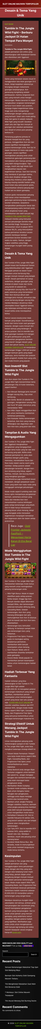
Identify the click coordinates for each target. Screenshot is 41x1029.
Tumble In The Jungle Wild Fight (17, 216)
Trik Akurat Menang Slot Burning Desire (20, 1001)
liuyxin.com (16, 932)
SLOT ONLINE (9, 24)
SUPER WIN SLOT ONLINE (19, 703)
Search (5, 951)
